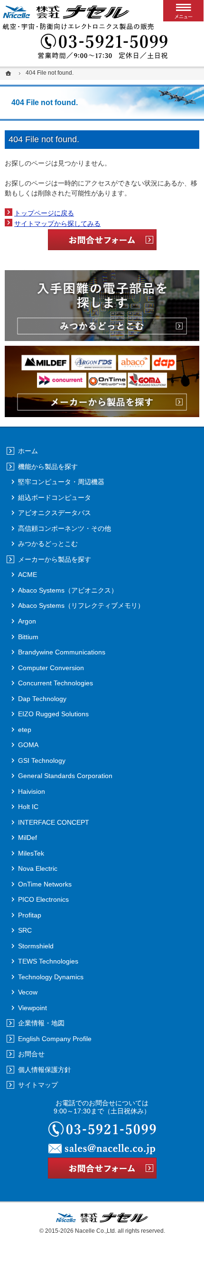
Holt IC (28, 806)
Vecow (27, 992)
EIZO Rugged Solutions (53, 714)
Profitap (29, 915)
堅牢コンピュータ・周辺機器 (61, 482)
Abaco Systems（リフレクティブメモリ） (81, 605)
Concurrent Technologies (55, 683)
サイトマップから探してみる (57, 223)
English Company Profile (55, 1039)
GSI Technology (41, 760)
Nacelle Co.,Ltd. (95, 1231)
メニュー (183, 10)
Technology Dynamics (50, 977)
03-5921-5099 (102, 48)
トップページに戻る (44, 213)
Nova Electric (37, 868)
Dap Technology (42, 698)
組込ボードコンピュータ (54, 497)
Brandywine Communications (61, 652)
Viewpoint (32, 1008)
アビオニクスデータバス (54, 513)
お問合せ (31, 1054)
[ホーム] (9, 73)
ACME (27, 574)
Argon (27, 621)
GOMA (28, 745)
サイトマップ (38, 1085)
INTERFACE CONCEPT (53, 822)
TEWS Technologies (48, 961)
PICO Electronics (43, 899)
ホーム (28, 451)
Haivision (31, 791)
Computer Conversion (51, 668)
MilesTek (31, 853)
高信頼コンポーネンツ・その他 (64, 528)
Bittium (28, 637)
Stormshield (36, 946)
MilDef (27, 837)
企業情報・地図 (41, 1023)
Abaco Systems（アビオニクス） (68, 590)
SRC (25, 930)
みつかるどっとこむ (48, 543)
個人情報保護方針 (44, 1069)
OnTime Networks (45, 884)
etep (24, 729)
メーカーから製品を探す (54, 559)
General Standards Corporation (65, 776)
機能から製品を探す (48, 466)
